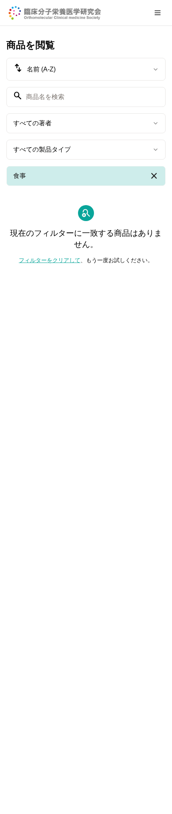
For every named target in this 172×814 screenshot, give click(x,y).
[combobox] (86, 69)
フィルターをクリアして (49, 260)
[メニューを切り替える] (158, 13)
